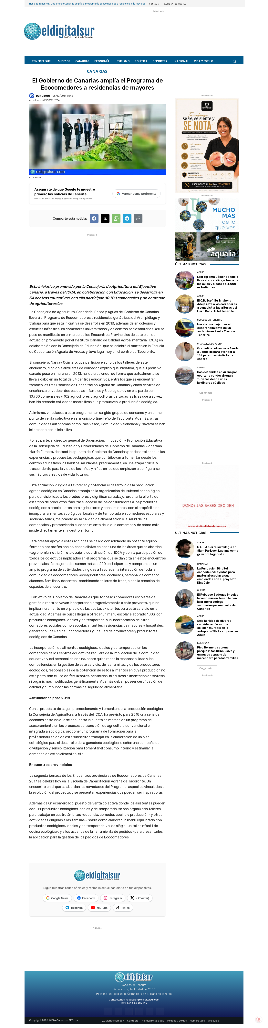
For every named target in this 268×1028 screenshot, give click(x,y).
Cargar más (205, 392)
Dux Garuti (43, 95)
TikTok (125, 907)
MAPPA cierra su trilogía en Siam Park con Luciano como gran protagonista (217, 550)
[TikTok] (139, 1011)
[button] (234, 61)
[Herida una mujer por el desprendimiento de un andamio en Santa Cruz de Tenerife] (184, 327)
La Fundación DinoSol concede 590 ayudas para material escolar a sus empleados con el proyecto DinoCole (216, 575)
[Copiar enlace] (138, 218)
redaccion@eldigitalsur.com (142, 999)
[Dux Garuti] (32, 95)
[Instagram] (118, 1011)
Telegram (77, 907)
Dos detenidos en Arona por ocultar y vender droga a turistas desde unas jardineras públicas (217, 377)
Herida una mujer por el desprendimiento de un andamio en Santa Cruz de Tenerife (216, 330)
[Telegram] (129, 1011)
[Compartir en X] (105, 218)
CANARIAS (97, 71)
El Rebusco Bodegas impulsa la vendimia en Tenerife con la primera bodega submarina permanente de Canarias (217, 602)
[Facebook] (108, 1011)
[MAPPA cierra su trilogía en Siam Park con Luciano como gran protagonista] (184, 548)
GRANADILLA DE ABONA (209, 344)
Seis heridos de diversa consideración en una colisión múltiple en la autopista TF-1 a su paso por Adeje (217, 628)
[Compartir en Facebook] (94, 218)
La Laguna (203, 643)
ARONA (201, 368)
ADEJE (200, 272)
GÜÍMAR (201, 590)
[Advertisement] (158, 29)
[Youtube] (160, 1011)
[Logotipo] (59, 32)
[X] (149, 1011)
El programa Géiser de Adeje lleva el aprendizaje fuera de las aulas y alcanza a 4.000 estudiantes (217, 282)
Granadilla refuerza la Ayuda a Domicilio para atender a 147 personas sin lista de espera (218, 354)
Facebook (88, 898)
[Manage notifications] (259, 1019)
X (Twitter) (142, 898)
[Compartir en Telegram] (127, 218)
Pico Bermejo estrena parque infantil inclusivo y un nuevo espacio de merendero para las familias (217, 653)
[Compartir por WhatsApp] (116, 218)
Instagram (115, 898)
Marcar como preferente (139, 193)
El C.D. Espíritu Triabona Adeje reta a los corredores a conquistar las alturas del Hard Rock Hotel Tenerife (217, 306)
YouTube (102, 907)
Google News (59, 898)
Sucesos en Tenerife (209, 320)
